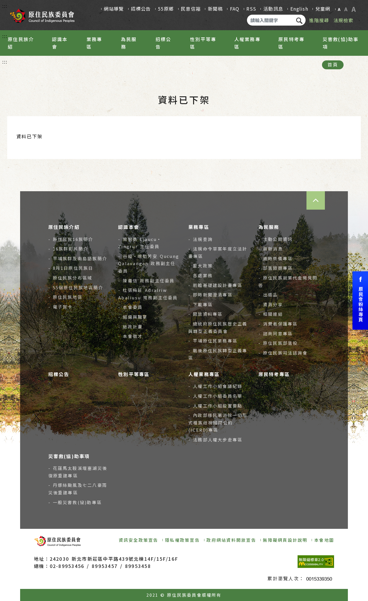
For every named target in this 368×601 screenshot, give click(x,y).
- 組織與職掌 (132, 317)
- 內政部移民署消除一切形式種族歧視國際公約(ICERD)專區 (218, 422)
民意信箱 (191, 8)
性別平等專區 (203, 43)
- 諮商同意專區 (275, 333)
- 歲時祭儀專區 (275, 258)
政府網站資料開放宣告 (231, 540)
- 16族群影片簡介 (68, 249)
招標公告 (141, 8)
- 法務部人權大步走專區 (215, 440)
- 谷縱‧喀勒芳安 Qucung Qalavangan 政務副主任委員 (148, 263)
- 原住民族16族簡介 (70, 239)
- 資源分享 (270, 304)
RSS (251, 8)
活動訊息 (273, 8)
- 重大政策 (200, 266)
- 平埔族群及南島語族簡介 (78, 258)
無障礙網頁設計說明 (285, 540)
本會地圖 (324, 540)
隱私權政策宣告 (182, 540)
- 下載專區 (200, 304)
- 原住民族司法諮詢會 (283, 353)
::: (5, 5)
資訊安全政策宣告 (138, 540)
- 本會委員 (130, 307)
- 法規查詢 (200, 239)
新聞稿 (215, 8)
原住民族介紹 (21, 43)
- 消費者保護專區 (278, 324)
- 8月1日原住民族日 (70, 268)
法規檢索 (343, 20)
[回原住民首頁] (42, 14)
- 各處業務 (200, 275)
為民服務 (129, 43)
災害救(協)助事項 (341, 43)
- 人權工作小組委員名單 (215, 396)
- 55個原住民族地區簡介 (75, 287)
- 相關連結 (270, 314)
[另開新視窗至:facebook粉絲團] (360, 300)
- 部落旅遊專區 (275, 268)
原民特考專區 (291, 43)
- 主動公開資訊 (275, 239)
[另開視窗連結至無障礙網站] (316, 561)
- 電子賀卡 (60, 307)
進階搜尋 (319, 20)
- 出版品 (268, 295)
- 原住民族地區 (65, 297)
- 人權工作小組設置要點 (215, 406)
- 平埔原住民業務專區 (212, 341)
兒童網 (322, 8)
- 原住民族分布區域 (70, 278)
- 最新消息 (270, 249)
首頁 (332, 64)
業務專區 (94, 43)
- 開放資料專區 (205, 314)
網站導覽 (114, 8)
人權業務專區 (247, 43)
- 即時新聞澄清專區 (210, 295)
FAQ (234, 8)
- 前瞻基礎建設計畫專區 (215, 285)
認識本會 (60, 43)
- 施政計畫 (130, 327)
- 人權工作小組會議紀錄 (215, 386)
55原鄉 (166, 8)
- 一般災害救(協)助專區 (75, 502)
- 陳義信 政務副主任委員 (146, 280)
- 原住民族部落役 (278, 343)
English (299, 8)
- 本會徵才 (130, 336)
